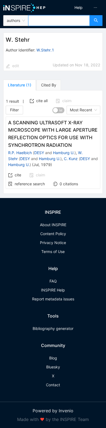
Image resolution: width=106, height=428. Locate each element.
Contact (53, 384)
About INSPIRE (53, 224)
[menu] (80, 7)
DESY (39, 152)
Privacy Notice (53, 242)
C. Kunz (71, 158)
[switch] (58, 110)
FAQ (53, 281)
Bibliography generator (53, 328)
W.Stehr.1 (45, 50)
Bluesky (53, 367)
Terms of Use (53, 251)
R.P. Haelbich (20, 152)
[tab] (19, 85)
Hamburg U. (63, 152)
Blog (53, 358)
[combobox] (59, 20)
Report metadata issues (53, 299)
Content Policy (53, 233)
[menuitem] (78, 7)
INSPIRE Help (53, 290)
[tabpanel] (53, 142)
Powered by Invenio (53, 410)
